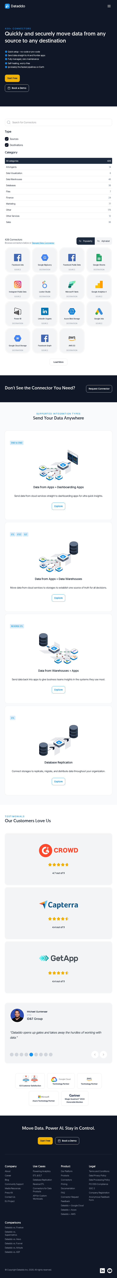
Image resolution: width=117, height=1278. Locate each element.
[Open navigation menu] (109, 6)
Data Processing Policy (99, 1179)
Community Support (14, 1184)
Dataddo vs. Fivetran (14, 1227)
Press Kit (9, 1192)
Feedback (65, 1201)
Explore (58, 506)
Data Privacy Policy (97, 1175)
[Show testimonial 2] (16, 1054)
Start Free (12, 78)
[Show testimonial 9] (51, 1054)
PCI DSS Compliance (98, 1184)
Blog (7, 1179)
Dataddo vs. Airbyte (14, 1247)
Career (8, 1175)
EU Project (9, 1201)
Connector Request (70, 1197)
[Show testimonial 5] (31, 1054)
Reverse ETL (38, 1184)
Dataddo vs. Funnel (13, 1243)
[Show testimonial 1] (12, 1054)
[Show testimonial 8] (46, 1054)
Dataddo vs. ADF (12, 1252)
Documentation (68, 1188)
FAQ (63, 1192)
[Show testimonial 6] (36, 1054)
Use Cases (39, 1166)
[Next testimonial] (103, 1054)
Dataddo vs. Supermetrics (11, 1233)
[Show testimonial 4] (26, 1054)
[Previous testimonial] (95, 1054)
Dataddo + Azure (68, 1209)
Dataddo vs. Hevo (13, 1239)
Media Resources (13, 1188)
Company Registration (99, 1192)
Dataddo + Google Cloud (72, 1205)
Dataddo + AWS (68, 1214)
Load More (58, 362)
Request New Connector (43, 242)
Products (65, 1175)
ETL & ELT (37, 1175)
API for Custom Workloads (40, 1197)
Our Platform (67, 1171)
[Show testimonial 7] (41, 1054)
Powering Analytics (42, 1171)
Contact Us (10, 1197)
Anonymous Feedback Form (99, 1198)
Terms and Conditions (99, 1171)
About (7, 1171)
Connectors (66, 1179)
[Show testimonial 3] (21, 1054)
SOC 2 (92, 1188)
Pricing (64, 1184)
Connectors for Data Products (42, 1190)
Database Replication (42, 1179)
